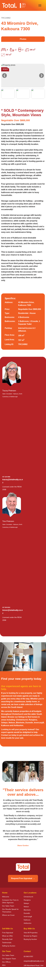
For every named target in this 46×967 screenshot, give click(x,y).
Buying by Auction (30, 939)
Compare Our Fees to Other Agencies (10, 901)
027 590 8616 (6, 607)
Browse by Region (30, 936)
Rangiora (27, 900)
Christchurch (28, 897)
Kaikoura (27, 920)
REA (3, 965)
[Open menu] (39, 5)
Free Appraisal (7, 933)
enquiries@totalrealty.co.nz (34, 961)
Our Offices (6, 962)
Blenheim (27, 910)
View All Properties (31, 933)
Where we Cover (8, 915)
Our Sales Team (8, 906)
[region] (23, 81)
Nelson (26, 907)
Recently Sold (7, 939)
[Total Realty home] (14, 5)
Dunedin (27, 913)
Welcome (5, 897)
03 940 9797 (28, 956)
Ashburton (27, 923)
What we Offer (7, 936)
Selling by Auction (8, 946)
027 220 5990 (6, 476)
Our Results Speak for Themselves (10, 910)
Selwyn (26, 903)
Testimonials (6, 942)
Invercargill (28, 916)
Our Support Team (9, 959)
